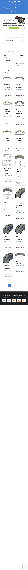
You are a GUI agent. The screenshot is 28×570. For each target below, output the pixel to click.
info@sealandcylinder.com (14, 4)
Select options (6, 71)
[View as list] (15, 44)
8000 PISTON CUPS (6, 205)
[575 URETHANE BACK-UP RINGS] (20, 103)
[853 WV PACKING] (20, 255)
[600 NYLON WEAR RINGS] (7, 160)
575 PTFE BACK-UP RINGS (7, 111)
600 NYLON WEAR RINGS (7, 171)
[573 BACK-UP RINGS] (7, 79)
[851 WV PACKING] (20, 228)
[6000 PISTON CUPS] (20, 160)
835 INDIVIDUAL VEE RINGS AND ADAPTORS (20, 205)
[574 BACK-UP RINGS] (20, 79)
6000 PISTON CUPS (18, 172)
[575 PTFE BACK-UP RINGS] (7, 103)
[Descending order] (22, 36)
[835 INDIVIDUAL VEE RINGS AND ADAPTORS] (20, 192)
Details (10, 70)
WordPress (21, 297)
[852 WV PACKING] (7, 257)
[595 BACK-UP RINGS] (20, 132)
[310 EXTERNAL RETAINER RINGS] (7, 52)
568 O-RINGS (20, 55)
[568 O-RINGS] (20, 52)
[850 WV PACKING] (7, 228)
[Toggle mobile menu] (25, 28)
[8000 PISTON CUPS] (7, 193)
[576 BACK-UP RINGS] (7, 132)
